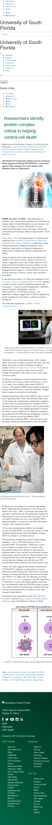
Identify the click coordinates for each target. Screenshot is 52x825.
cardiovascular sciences (16, 672)
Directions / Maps (15, 768)
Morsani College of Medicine (27, 149)
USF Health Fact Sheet (14, 750)
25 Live (37, 804)
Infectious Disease (9, 149)
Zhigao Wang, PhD (9, 238)
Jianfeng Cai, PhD (13, 579)
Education (10, 93)
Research (9, 3)
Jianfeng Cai (7, 677)
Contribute (11, 15)
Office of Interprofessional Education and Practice (14, 802)
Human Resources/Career (15, 764)
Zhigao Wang (38, 679)
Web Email (38, 806)
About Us (11, 746)
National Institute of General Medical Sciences (24, 599)
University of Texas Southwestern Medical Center (22, 281)
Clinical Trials (39, 793)
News (8, 9)
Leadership (12, 755)
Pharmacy (10, 63)
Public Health (11, 60)
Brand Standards (40, 795)
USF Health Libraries (38, 799)
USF (9, 12)
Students (37, 781)
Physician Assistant (42, 761)
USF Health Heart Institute (24, 367)
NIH (25, 677)
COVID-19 (40, 672)
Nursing (9, 57)
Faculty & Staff (40, 784)
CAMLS (37, 812)
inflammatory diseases (35, 674)
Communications (14, 760)
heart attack (20, 674)
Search (4, 82)
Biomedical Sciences (38, 765)
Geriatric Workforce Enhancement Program (15, 785)
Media (36, 790)
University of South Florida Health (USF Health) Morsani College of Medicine (24, 241)
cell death (31, 672)
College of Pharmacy (19, 147)
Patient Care (11, 6)
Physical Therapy (41, 758)
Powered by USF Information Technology (18, 736)
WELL (36, 809)
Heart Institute (33, 147)
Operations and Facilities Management (14, 793)
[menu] (1, 53)
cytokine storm (8, 674)
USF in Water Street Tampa (16, 773)
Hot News (42, 147)
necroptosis (17, 677)
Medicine (9, 55)
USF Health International (12, 778)
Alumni (36, 787)
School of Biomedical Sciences (30, 152)
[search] (1, 75)
